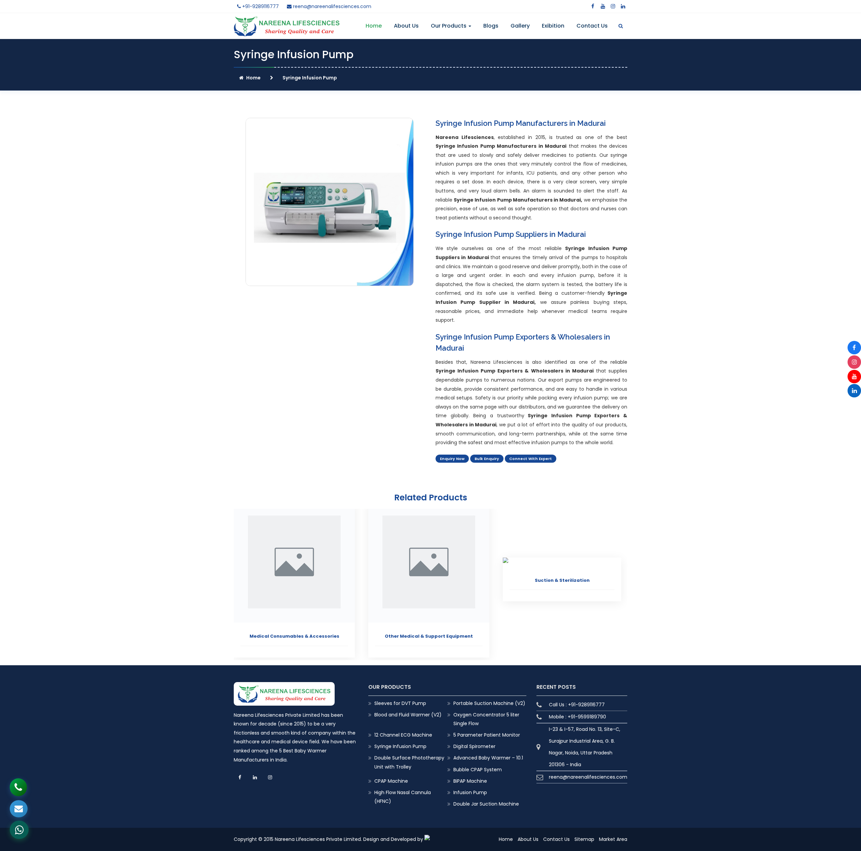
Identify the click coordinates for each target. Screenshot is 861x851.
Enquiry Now (452, 458)
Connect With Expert (530, 458)
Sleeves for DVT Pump (400, 703)
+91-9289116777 (260, 6)
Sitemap (584, 839)
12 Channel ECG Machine (403, 735)
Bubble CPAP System (477, 769)
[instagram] (612, 6)
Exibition (553, 26)
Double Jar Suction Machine (486, 804)
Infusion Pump (470, 792)
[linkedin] (623, 6)
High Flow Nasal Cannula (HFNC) (402, 797)
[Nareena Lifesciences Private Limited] (287, 20)
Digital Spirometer (474, 746)
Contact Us (592, 26)
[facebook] (592, 6)
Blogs (490, 26)
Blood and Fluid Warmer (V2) (408, 714)
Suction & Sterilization (562, 580)
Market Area (613, 839)
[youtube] (602, 6)
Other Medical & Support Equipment (429, 636)
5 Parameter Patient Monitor (486, 735)
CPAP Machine (391, 781)
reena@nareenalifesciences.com (331, 6)
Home (374, 26)
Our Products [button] (449, 26)
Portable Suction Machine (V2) (489, 703)
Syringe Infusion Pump (400, 746)
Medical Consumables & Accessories (294, 636)
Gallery (520, 26)
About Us (406, 26)
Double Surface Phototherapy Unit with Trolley (409, 762)
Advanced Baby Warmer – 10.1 (488, 757)
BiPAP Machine (470, 781)
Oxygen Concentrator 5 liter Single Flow (486, 719)
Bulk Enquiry (487, 458)
